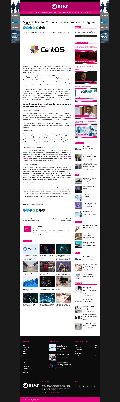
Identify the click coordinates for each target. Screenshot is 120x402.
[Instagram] (87, 1)
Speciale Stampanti (69, 0)
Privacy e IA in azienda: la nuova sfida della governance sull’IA (89, 204)
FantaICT (26, 368)
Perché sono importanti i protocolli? (83, 86)
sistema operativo (39, 204)
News (30, 12)
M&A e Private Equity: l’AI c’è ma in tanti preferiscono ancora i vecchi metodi (90, 325)
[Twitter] (94, 1)
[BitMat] (60, 6)
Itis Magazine (43, 0)
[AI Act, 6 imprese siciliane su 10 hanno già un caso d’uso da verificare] (78, 180)
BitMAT (24, 0)
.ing (24, 370)
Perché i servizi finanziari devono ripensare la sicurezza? (89, 308)
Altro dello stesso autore (38, 240)
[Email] (40, 27)
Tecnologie (62, 12)
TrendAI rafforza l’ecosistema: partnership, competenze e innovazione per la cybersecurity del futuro (86, 48)
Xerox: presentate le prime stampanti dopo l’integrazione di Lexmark (89, 243)
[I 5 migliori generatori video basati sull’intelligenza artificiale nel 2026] (47, 281)
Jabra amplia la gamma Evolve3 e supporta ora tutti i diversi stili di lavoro (89, 235)
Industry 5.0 (49, 0)
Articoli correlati (27, 240)
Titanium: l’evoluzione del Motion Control (84, 104)
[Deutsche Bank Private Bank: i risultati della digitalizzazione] (78, 300)
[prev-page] (24, 310)
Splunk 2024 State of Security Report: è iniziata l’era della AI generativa (60, 219)
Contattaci (76, 0)
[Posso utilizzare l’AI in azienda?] (78, 189)
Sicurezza (44, 12)
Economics (26, 366)
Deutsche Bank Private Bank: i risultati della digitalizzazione (88, 299)
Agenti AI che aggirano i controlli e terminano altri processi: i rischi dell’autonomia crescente (47, 306)
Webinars (88, 12)
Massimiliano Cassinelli (87, 189)
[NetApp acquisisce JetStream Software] (78, 149)
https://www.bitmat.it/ (37, 228)
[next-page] (26, 310)
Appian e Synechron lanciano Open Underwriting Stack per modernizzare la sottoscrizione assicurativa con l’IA (90, 290)
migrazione (32, 204)
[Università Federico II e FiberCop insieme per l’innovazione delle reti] (78, 275)
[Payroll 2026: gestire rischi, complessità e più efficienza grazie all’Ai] (63, 298)
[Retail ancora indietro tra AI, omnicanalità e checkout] (52, 357)
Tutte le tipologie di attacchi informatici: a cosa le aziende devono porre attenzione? (34, 219)
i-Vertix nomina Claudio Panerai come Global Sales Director (89, 156)
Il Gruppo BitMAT (93, 398)
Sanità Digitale (55, 0)
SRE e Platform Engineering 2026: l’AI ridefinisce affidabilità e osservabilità (30, 289)
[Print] (43, 27)
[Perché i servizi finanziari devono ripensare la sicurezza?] (78, 309)
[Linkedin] (89, 1)
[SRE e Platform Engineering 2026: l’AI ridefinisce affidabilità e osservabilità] (30, 281)
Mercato (69, 12)
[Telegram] (37, 27)
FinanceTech (26, 372)
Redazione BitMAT (27, 24)
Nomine (25, 353)
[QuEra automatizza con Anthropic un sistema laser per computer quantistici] (47, 249)
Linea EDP (38, 0)
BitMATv (28, 0)
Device (24, 357)
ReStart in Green (62, 0)
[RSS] (91, 1)
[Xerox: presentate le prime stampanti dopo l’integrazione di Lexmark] (78, 244)
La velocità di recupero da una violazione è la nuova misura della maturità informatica (29, 306)
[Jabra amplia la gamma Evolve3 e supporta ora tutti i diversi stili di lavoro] (78, 236)
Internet (37, 12)
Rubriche (25, 360)
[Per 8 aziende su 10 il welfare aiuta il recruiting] (63, 281)
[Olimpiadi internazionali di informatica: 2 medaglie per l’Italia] (63, 266)
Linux (44, 106)
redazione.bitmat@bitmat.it (54, 392)
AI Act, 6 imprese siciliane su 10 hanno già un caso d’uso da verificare (89, 180)
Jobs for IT (26, 362)
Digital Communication (29, 364)
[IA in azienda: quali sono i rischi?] (78, 214)
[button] (95, 12)
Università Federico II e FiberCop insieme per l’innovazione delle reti (89, 274)
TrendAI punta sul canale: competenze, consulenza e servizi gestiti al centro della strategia (84, 68)
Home (24, 18)
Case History (52, 12)
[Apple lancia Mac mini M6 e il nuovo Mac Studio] (78, 228)
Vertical (76, 12)
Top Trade (33, 0)
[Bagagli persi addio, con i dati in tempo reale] (47, 266)
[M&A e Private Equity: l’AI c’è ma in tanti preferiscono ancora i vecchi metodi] (78, 326)
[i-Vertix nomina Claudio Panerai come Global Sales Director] (78, 157)
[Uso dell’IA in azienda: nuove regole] (78, 197)
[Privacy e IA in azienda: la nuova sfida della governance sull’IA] (78, 205)
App (82, 12)
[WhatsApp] (33, 27)
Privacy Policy (86, 398)
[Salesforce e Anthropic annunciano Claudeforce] (30, 266)
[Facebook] (85, 1)
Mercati (24, 351)
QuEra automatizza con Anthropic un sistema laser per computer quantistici (47, 257)
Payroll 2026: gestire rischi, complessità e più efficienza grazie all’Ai (63, 306)
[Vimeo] (96, 1)
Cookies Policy (80, 398)
